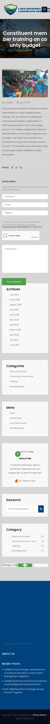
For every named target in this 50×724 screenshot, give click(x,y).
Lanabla (9, 102)
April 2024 (14, 334)
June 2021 (14, 344)
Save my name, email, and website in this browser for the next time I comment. (21, 223)
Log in (12, 413)
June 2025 (15, 314)
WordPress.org (16, 428)
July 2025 (14, 309)
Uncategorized (17, 386)
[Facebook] (12, 168)
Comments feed (18, 423)
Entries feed (15, 418)
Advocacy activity (18, 371)
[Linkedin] (21, 168)
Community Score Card (21, 376)
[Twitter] (16, 168)
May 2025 (14, 319)
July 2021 (14, 339)
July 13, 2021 (24, 102)
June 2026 (15, 299)
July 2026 (14, 294)
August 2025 (16, 304)
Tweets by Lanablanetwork (17, 643)
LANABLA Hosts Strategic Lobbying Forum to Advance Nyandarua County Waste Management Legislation (24, 673)
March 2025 (15, 329)
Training (14, 381)
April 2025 (14, 324)
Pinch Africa (39, 715)
